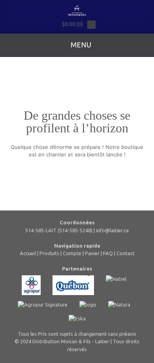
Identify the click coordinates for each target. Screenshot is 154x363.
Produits (49, 253)
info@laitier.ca (112, 230)
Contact (125, 253)
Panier (92, 253)
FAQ (108, 253)
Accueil (28, 253)
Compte (72, 253)
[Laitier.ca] (77, 10)
